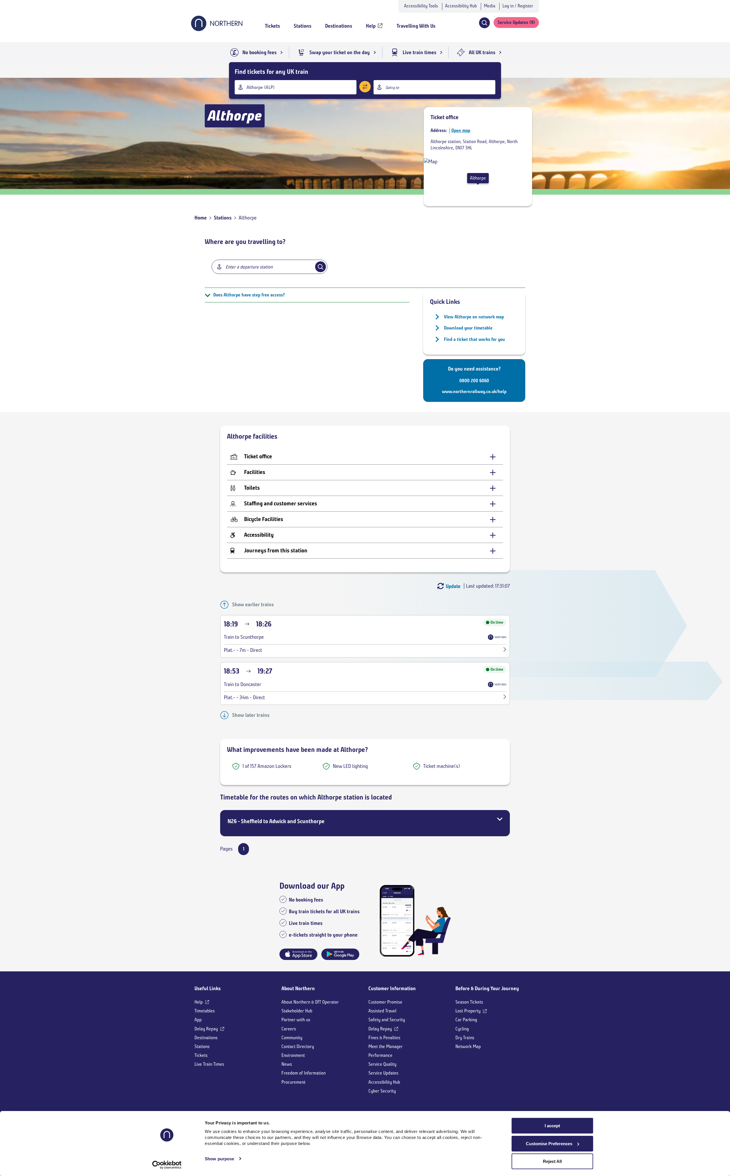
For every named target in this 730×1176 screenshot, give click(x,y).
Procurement (293, 1082)
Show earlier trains (253, 604)
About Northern (298, 988)
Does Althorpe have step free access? (249, 295)
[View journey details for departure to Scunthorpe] (505, 650)
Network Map (468, 1046)
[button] (484, 23)
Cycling (462, 1028)
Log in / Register (517, 6)
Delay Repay (206, 1028)
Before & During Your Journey (487, 988)
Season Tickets (469, 1002)
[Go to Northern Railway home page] (216, 29)
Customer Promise (385, 1002)
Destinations (206, 1037)
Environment (293, 1055)
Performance (380, 1055)
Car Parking (466, 1019)
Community (291, 1037)
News (286, 1064)
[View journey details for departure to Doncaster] (505, 697)
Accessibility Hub (461, 6)
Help (198, 1002)
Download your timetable (468, 328)
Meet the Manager (385, 1046)
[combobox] (295, 87)
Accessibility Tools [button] (421, 6)
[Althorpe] (430, 161)
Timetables (204, 1011)
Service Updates (383, 1073)
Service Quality (382, 1064)
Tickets (201, 1055)
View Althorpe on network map (474, 317)
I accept (552, 1125)
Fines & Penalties (384, 1037)
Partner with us (295, 1019)
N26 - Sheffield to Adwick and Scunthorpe (276, 821)
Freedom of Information (303, 1073)
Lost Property (467, 1011)
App (198, 1019)
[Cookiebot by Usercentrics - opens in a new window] (167, 1165)
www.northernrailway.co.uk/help (474, 391)
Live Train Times (209, 1064)
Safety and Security (386, 1019)
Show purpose (219, 1158)
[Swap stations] (365, 86)
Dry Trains (464, 1037)
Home (200, 218)
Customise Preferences (549, 1143)
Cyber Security (382, 1091)
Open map (460, 130)
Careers (288, 1028)
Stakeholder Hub (296, 1011)
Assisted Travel (382, 1011)
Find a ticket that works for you (474, 339)
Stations (223, 218)
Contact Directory (297, 1046)
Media (489, 6)
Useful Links (207, 988)
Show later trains (250, 715)
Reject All (552, 1161)
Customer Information (392, 988)
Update (453, 586)
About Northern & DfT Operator (310, 1002)
